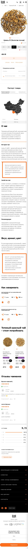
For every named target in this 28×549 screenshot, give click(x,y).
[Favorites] (4, 349)
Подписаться (14, 544)
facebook (2, 508)
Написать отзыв (7, 457)
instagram (5, 508)
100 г (19, 47)
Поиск (7, 2)
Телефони (17, 2)
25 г (9, 47)
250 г (24, 47)
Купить (11, 366)
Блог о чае (12, 508)
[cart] (23, 2)
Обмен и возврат (19, 62)
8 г (3, 47)
